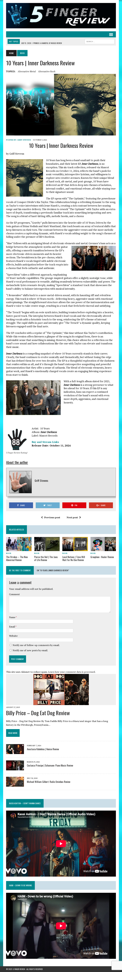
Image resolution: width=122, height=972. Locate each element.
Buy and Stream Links (45, 442)
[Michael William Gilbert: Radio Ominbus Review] (15, 784)
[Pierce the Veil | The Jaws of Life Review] (47, 549)
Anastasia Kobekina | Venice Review (43, 749)
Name (12, 617)
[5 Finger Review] (61, 15)
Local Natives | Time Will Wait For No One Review (73, 558)
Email (12, 626)
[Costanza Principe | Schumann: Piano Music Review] (15, 768)
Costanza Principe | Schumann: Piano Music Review (50, 765)
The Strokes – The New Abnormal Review (17, 558)
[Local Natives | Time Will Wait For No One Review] (75, 549)
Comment (14, 594)
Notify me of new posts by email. (30, 650)
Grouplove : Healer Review (102, 557)
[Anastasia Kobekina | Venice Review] (15, 752)
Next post (72, 517)
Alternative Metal (27, 71)
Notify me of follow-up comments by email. (36, 645)
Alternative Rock (46, 71)
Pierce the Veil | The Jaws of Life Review (46, 558)
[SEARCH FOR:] (99, 41)
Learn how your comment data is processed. (72, 671)
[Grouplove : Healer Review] (103, 549)
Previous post (52, 517)
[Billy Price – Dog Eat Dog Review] (61, 703)
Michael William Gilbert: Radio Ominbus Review (48, 782)
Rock (8, 553)
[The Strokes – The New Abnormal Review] (19, 549)
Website (13, 635)
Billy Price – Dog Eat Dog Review (38, 713)
